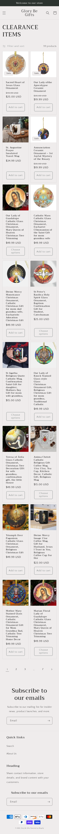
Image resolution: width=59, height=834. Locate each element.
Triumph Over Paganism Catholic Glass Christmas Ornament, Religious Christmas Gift (15, 544)
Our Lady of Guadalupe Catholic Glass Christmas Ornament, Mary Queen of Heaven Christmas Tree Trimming (15, 227)
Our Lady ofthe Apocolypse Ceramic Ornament (43, 86)
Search (10, 746)
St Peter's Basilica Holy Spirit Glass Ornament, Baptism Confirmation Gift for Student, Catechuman (42, 303)
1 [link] (7, 669)
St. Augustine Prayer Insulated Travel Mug (14, 152)
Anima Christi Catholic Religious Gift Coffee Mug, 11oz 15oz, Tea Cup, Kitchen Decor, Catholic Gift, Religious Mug (43, 468)
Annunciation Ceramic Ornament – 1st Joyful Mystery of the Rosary (43, 153)
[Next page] (51, 669)
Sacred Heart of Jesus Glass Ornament (15, 85)
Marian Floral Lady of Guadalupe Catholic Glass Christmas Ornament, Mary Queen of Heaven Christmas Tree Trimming (43, 623)
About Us (12, 753)
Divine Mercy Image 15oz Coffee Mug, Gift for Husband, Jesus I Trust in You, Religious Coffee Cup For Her (43, 547)
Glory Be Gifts (25, 828)
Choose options (15, 251)
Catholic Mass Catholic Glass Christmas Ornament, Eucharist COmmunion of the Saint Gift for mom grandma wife (43, 227)
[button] (4, 13)
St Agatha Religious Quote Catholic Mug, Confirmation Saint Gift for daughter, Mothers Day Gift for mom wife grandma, (15, 384)
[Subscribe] (48, 721)
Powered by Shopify (37, 828)
